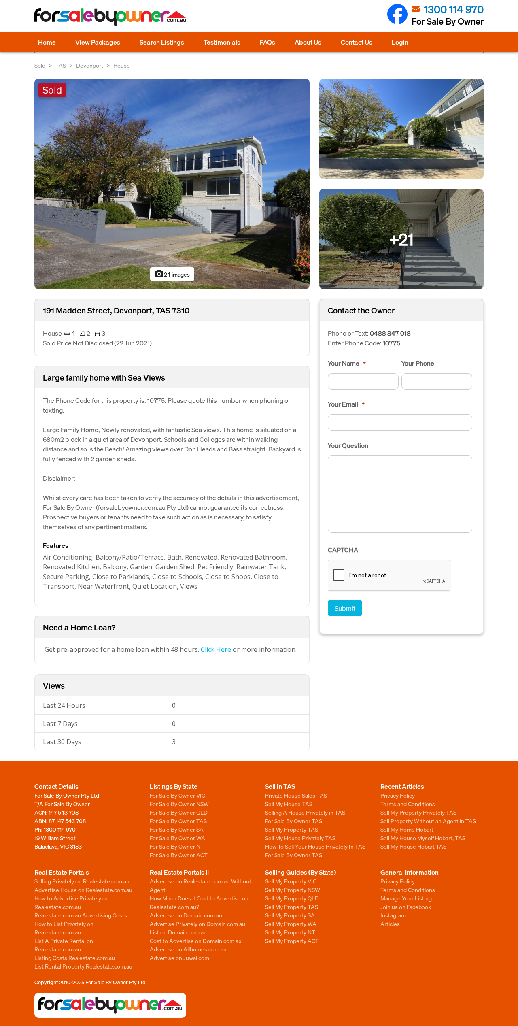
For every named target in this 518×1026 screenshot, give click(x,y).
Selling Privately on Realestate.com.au (82, 881)
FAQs (267, 42)
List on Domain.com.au (178, 932)
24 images (172, 274)
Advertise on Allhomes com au (188, 949)
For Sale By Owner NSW (179, 803)
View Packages (97, 42)
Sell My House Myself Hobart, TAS (422, 837)
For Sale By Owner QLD (179, 812)
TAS (60, 65)
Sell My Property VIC (290, 881)
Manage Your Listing (406, 898)
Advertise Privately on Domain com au (197, 923)
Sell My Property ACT (292, 940)
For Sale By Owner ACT (179, 854)
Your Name (347, 363)
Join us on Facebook (405, 906)
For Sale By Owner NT (177, 846)
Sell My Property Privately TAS (418, 812)
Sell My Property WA (290, 923)
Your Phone (417, 363)
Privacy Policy (397, 795)
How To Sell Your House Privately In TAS (315, 846)
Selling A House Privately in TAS (305, 812)
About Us (308, 42)
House (121, 65)
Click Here (216, 649)
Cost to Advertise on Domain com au (196, 940)
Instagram (393, 915)
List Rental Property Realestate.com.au (83, 966)
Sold (39, 65)
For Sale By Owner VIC (177, 795)
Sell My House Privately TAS (300, 837)
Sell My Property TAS (291, 829)
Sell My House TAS (288, 803)
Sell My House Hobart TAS (413, 846)
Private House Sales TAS (296, 795)
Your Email (346, 404)
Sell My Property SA (290, 915)
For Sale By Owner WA (177, 837)
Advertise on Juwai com (179, 957)
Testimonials (222, 42)
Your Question (348, 445)
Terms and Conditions (407, 803)
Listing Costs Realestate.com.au (74, 957)
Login (400, 42)
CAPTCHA (343, 550)
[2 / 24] (401, 127)
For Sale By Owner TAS (178, 820)
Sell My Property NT (290, 932)
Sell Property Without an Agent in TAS (428, 820)
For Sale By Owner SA (177, 829)
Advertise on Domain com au (186, 915)
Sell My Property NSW (292, 889)
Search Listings (162, 42)
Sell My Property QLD (292, 898)
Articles (390, 923)
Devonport (89, 65)
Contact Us (356, 42)
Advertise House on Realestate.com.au (83, 889)
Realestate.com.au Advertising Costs (80, 915)
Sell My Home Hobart (406, 829)
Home (47, 42)
